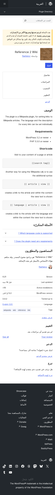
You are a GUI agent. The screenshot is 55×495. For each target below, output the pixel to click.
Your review (46, 337)
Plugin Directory (45, 11)
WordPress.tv (44, 426)
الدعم (47, 101)
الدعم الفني (47, 417)
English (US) (8, 304)
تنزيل (49, 65)
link (29, 310)
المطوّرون (48, 422)
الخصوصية (48, 404)
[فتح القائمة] (4, 4)
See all (6, 337)
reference (22, 310)
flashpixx (26, 56)
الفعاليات (22, 417)
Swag (22, 426)
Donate (21, 422)
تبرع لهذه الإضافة (45, 375)
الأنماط (23, 404)
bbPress (48, 444)
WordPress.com (43, 435)
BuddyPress (46, 448)
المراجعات (45, 82)
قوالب (23, 395)
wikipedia (7, 310)
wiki (14, 310)
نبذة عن (49, 391)
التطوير (47, 95)
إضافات (23, 400)
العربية (43, 460)
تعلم (50, 413)
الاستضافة (48, 400)
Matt (48, 439)
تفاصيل (47, 75)
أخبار (50, 395)
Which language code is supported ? (35, 233)
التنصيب (46, 88)
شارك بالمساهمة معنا (17, 413)
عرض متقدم (47, 317)
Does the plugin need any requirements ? (33, 241)
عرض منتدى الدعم (44, 356)
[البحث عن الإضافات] (25, 20)
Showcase (21, 391)
